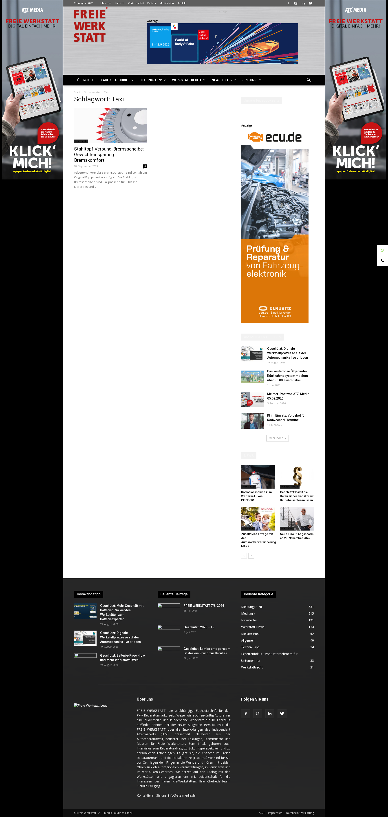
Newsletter (222, 80)
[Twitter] (310, 3)
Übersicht (86, 80)
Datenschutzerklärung (300, 813)
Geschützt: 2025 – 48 (199, 627)
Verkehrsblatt (136, 3)
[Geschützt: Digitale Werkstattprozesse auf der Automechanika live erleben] (252, 354)
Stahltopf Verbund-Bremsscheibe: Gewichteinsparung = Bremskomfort (109, 154)
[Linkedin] (303, 3)
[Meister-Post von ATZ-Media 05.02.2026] (252, 399)
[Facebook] (288, 3)
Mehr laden (276, 438)
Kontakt (181, 3)
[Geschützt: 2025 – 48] (169, 633)
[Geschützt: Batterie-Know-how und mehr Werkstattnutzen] (85, 661)
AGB (262, 813)
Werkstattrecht (187, 80)
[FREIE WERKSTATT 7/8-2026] (169, 611)
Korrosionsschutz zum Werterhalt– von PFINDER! (256, 496)
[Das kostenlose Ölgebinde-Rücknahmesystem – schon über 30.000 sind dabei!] (252, 376)
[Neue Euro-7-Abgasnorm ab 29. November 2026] (297, 519)
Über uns (105, 3)
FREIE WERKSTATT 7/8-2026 (204, 605)
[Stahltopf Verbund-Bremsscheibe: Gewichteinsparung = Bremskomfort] (110, 125)
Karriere (119, 3)
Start (77, 92)
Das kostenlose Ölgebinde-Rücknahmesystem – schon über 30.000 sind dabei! (287, 375)
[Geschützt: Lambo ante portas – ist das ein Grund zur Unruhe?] (169, 654)
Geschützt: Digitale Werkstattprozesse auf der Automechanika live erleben (287, 353)
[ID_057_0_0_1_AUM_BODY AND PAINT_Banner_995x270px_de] (222, 43)
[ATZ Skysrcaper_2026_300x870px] (275, 321)
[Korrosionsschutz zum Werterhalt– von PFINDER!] (258, 476)
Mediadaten (167, 3)
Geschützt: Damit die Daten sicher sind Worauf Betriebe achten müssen (297, 496)
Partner (151, 3)
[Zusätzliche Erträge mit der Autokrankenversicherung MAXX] (258, 519)
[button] (308, 80)
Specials (250, 80)
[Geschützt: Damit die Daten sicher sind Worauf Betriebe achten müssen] (297, 476)
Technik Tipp (151, 80)
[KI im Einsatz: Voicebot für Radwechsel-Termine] (252, 421)
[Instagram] (295, 3)
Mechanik (80, 141)
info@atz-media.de (182, 795)
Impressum (275, 813)
